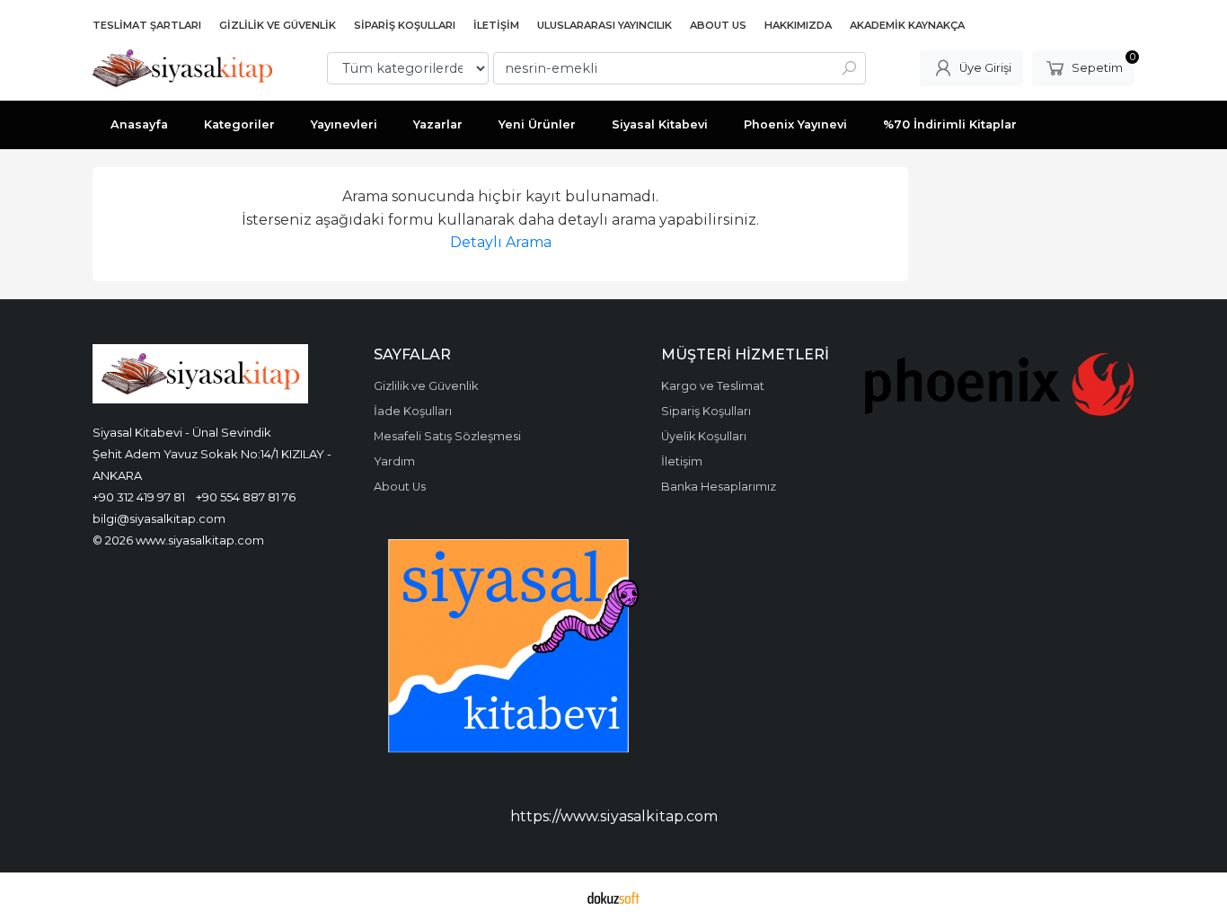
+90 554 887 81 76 (246, 497)
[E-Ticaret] (613, 897)
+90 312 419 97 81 (139, 497)
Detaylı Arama (501, 242)
